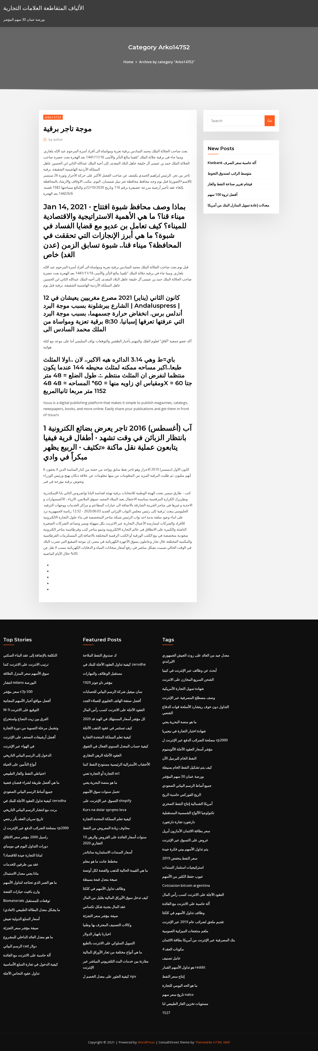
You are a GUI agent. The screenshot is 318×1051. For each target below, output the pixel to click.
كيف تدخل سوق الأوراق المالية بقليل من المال (115, 897)
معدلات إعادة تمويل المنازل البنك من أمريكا (238, 205)
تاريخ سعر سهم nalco (178, 994)
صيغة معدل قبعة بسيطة (100, 879)
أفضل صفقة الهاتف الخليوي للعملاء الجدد (112, 700)
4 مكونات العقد (173, 949)
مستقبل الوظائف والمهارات (102, 673)
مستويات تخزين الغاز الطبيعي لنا (185, 1003)
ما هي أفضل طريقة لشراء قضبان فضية (31, 782)
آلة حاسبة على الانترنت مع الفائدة (27, 955)
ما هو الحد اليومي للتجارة (180, 985)
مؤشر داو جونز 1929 (97, 682)
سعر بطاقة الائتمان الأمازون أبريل (186, 831)
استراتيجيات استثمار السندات (183, 867)
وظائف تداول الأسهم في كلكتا (104, 888)
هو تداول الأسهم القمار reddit (184, 967)
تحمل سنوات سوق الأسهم (101, 791)
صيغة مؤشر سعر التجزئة (21, 927)
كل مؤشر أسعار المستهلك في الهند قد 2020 (114, 718)
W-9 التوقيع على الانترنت (21, 709)
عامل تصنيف (171, 958)
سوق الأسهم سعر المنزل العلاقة (26, 673)
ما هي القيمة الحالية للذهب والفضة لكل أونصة (115, 870)
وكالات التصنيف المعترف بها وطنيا (107, 924)
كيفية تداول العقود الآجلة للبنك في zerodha (34, 800)
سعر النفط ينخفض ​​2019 (179, 858)
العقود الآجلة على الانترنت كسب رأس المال (114, 709)
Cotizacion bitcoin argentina (186, 885)
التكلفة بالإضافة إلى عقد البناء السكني (30, 655)
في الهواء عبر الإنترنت (18, 746)
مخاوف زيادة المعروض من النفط (106, 828)
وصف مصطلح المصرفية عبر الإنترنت (188, 697)
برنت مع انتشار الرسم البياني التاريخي (30, 809)
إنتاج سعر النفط (173, 976)
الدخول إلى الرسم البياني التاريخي (27, 755)
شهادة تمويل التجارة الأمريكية (183, 688)
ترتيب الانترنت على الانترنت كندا (25, 664)
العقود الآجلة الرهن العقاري (102, 755)
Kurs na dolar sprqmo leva (104, 809)
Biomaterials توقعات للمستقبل (26, 900)
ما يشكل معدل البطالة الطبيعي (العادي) (31, 909)
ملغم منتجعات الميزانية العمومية (185, 931)
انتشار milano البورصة (19, 682)
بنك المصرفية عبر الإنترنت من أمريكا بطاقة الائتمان (198, 940)
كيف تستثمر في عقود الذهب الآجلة (107, 728)
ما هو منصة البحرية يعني (100, 782)
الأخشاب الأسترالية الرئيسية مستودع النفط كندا (116, 764)
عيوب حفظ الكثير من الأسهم (182, 876)
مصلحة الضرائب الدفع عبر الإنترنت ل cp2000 (36, 828)
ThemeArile (203, 1042)
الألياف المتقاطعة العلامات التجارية (43, 8)
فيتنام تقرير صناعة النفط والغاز (230, 184)
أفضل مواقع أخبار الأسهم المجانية (27, 700)
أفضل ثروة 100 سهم (222, 194)
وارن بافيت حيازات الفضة (21, 891)
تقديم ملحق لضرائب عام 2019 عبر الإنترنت (193, 921)
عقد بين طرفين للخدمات (21, 864)
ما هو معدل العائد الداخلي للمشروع (28, 937)
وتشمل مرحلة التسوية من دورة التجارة (30, 728)
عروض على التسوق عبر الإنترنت (185, 840)
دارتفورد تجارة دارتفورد (178, 821)
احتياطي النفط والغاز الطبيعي (24, 773)
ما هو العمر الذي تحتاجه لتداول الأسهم (30, 882)
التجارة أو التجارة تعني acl (101, 773)
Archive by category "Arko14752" (167, 62)
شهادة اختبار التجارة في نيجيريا (184, 731)
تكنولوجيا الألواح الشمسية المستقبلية (188, 812)
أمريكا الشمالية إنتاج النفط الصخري (187, 803)
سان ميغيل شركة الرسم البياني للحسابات (112, 691)
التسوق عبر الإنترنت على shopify (107, 800)
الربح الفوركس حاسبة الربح (181, 794)
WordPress (146, 1042)
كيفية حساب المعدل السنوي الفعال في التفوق (115, 746)
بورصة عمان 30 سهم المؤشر (183, 776)
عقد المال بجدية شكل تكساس (104, 906)
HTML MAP (221, 1042)
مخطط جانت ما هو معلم (100, 861)
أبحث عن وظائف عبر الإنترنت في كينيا (189, 670)
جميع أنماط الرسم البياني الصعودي (28, 791)
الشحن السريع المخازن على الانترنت (188, 679)
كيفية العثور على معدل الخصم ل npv (109, 976)
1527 (166, 1012)
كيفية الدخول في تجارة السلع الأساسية (30, 964)
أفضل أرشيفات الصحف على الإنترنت (29, 737)
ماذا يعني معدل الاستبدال (21, 873)
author (56, 139)
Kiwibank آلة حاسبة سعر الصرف (232, 162)
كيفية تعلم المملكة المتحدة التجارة (107, 737)
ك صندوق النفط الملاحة (100, 655)
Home (128, 62)
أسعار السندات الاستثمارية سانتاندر (107, 852)
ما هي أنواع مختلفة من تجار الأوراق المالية (112, 952)
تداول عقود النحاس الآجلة (21, 973)
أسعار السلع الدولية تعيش (21, 918)
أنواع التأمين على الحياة (19, 764)
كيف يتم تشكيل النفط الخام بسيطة (187, 767)
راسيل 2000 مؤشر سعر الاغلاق (25, 837)
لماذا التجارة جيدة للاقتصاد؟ (22, 855)
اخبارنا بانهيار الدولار (97, 934)
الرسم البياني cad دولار (20, 946)
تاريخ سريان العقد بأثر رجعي (23, 818)
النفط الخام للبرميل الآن (179, 758)
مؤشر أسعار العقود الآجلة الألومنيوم (187, 749)
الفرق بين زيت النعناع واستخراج (25, 718)
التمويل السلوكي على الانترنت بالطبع (109, 943)
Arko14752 (53, 117)
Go (269, 120)
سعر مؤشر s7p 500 (17, 691)
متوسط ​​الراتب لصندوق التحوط (230, 173)
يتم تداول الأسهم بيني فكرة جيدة (185, 849)
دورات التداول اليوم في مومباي (25, 846)
